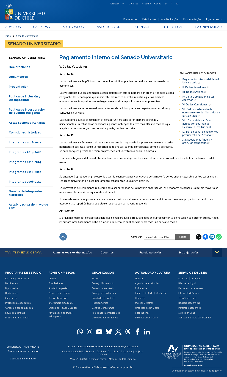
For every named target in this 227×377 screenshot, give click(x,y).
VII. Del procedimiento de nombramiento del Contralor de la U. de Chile (201, 112)
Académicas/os (169, 19)
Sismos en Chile (186, 312)
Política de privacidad (122, 367)
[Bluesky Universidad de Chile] (108, 331)
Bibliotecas (173, 27)
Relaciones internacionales (106, 312)
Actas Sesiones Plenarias (27, 122)
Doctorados (11, 293)
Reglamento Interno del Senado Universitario (201, 81)
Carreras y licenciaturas (17, 278)
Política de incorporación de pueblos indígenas (27, 111)
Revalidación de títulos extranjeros (61, 314)
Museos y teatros (144, 302)
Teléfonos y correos (97, 358)
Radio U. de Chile (144, 293)
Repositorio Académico (190, 288)
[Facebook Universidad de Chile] (137, 331)
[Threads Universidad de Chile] (127, 331)
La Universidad (208, 27)
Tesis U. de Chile (187, 298)
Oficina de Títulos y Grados (63, 307)
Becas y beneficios (58, 298)
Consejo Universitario (103, 283)
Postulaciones (56, 283)
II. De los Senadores (194, 87)
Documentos (18, 76)
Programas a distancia (17, 317)
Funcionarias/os (192, 19)
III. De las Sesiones (193, 91)
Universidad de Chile (89, 367)
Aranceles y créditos (59, 293)
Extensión (141, 27)
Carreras (41, 27)
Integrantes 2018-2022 (25, 142)
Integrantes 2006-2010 (25, 181)
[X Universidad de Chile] (118, 331)
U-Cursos (133, 3)
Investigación (108, 27)
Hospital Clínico (100, 302)
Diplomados (11, 288)
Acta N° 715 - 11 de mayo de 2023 (28, 206)
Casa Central (131, 346)
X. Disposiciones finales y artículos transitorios (197, 141)
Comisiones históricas (25, 132)
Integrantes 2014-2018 (25, 152)
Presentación (18, 86)
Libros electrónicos (188, 293)
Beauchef (90, 351)
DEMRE (52, 278)
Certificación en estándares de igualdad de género (197, 370)
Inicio (8, 35)
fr (171, 3)
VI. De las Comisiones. (195, 104)
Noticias (139, 278)
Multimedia (141, 288)
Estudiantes (149, 19)
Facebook (205, 237)
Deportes (140, 298)
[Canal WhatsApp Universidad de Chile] (80, 331)
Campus (66, 351)
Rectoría (96, 278)
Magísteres (11, 298)
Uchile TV (161, 293)
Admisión (13, 27)
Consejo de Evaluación (104, 293)
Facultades (115, 3)
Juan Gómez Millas (123, 351)
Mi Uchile (146, 3)
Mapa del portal (117, 358)
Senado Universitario (27, 35)
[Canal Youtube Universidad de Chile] (99, 331)
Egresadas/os (214, 19)
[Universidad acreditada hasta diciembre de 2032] (192, 354)
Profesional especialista (18, 302)
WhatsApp (219, 237)
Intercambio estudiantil (61, 302)
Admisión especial (58, 288)
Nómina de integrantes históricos (26, 193)
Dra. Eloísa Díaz (104, 351)
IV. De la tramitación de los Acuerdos (198, 98)
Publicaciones (142, 312)
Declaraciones (19, 67)
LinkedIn (212, 237)
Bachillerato (11, 283)
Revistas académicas (189, 302)
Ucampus (195, 278)
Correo (157, 3)
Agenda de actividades (147, 283)
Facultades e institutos (103, 298)
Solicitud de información (23, 358)
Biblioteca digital (187, 283)
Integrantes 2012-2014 (25, 162)
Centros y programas (103, 307)
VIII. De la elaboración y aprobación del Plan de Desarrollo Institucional (196, 124)
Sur (136, 351)
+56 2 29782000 (78, 358)
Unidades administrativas (105, 317)
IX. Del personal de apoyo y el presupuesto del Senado (200, 133)
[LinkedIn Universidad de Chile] (147, 331)
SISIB (75, 367)
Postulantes (130, 19)
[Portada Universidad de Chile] (26, 10)
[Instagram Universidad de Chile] (89, 331)
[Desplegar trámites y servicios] (217, 252)
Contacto (131, 358)
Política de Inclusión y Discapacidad (24, 98)
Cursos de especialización (19, 307)
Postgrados (73, 27)
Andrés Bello (77, 351)
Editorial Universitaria (146, 317)
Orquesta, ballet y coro (147, 307)
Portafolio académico (189, 307)
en (166, 3)
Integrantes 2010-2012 (25, 172)
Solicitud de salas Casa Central (194, 317)
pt (177, 3)
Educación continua (15, 312)
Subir (63, 237)
